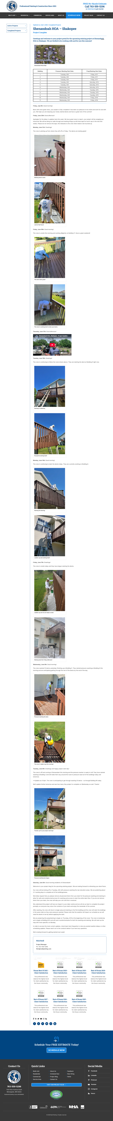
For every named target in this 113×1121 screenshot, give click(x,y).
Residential (36, 1074)
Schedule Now (74, 15)
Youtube (93, 1084)
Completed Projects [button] (14, 31)
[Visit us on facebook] (89, 1071)
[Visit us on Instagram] (89, 1089)
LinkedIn (94, 1075)
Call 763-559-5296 (95, 6)
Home (69, 1076)
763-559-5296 (14, 1086)
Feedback (70, 1071)
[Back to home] (12, 6)
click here (91, 9)
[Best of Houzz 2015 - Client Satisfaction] (69, 528)
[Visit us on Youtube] (89, 1084)
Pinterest (94, 1080)
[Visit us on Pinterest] (89, 1080)
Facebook (94, 1071)
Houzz (93, 1093)
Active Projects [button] (12, 26)
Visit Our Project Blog (55, 1084)
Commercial (38, 15)
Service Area (50, 15)
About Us (61, 15)
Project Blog (88, 15)
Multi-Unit (36, 1071)
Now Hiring (70, 1074)
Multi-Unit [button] (12, 15)
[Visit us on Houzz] (89, 1093)
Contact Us (101, 15)
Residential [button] (24, 15)
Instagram (94, 1089)
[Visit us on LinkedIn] (89, 1075)
